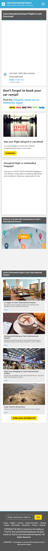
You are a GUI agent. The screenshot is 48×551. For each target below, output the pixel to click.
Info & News (15, 525)
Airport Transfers (31, 523)
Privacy (34, 525)
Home (6, 523)
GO (38, 517)
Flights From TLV (16, 80)
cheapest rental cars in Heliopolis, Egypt (21, 101)
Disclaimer (26, 525)
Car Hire (20, 523)
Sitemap (42, 525)
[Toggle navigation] (43, 4)
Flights (12, 523)
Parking (43, 523)
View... (6, 310)
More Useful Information (24, 418)
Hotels (6, 525)
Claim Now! (10, 153)
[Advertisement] (24, 47)
